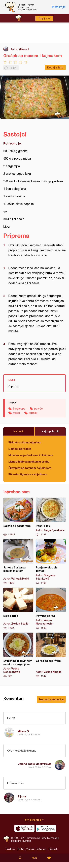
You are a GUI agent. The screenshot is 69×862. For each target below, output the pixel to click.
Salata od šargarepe (18, 517)
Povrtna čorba (51, 609)
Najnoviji (18, 431)
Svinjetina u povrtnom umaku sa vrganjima (18, 655)
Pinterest (53, 849)
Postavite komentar (51, 699)
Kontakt (27, 840)
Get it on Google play (46, 828)
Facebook (10, 849)
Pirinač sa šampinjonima (24, 442)
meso (16, 412)
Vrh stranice (33, 819)
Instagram (41, 849)
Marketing (16, 840)
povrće (38, 408)
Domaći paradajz (19, 448)
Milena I (24, 49)
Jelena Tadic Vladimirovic (34, 763)
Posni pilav (51, 517)
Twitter (21, 849)
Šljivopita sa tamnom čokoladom (29, 467)
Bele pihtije (18, 609)
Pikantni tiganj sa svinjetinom (27, 474)
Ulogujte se (44, 18)
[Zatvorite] (3, 7)
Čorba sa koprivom (51, 655)
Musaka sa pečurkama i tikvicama (30, 455)
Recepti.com (6, 839)
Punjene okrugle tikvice (51, 562)
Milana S (23, 731)
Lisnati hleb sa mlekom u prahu (28, 461)
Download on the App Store (24, 828)
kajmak (33, 412)
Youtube (30, 849)
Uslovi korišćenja (49, 837)
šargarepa (19, 408)
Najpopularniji (50, 431)
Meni (34, 857)
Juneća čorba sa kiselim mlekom (18, 562)
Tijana (22, 796)
